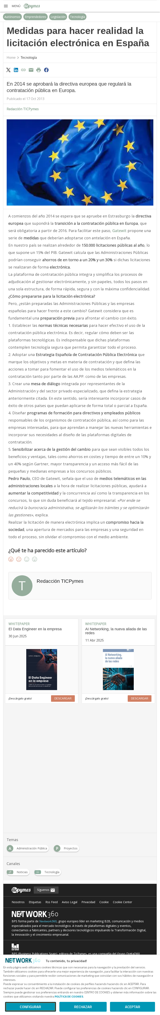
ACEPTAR (132, 1007)
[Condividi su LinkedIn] (15, 70)
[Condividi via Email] (31, 70)
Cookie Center (122, 902)
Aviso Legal (69, 902)
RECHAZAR (83, 1007)
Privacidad (88, 902)
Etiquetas (35, 902)
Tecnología (77, 17)
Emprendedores (35, 17)
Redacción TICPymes (23, 109)
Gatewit (119, 230)
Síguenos (43, 890)
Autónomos (12, 17)
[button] (12, 6)
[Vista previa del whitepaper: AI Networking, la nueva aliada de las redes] (118, 669)
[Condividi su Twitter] (8, 70)
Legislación (58, 17)
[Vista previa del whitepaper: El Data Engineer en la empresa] (41, 669)
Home (11, 57)
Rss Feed (51, 902)
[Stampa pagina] (38, 70)
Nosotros (18, 902)
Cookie (104, 902)
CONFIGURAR (30, 1007)
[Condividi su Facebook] (46, 70)
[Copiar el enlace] (23, 70)
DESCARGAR (62, 698)
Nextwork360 (48, 921)
